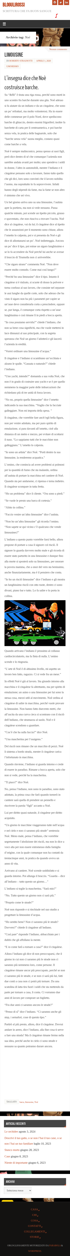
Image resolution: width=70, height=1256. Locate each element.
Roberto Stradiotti (20, 61)
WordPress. (35, 1251)
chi (34, 1215)
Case (7, 1156)
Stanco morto (12, 1150)
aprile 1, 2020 (43, 61)
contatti (34, 1226)
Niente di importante (16, 1162)
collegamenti (34, 1231)
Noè (36, 1102)
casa (34, 1209)
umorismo (12, 66)
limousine (29, 1102)
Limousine (13, 54)
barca (22, 1102)
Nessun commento (58, 49)
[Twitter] (60, 2)
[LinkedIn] (66, 2)
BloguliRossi (14, 5)
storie (34, 1236)
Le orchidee (11, 1131)
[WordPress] (54, 2)
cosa (34, 1220)
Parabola (55, 1245)
